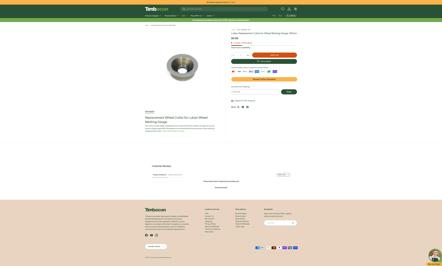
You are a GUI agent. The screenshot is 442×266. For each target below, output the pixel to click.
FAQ (206, 213)
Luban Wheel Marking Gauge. (173, 131)
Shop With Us (196, 16)
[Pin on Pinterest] (247, 107)
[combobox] (224, 9)
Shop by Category (152, 16)
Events (209, 16)
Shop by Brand (170, 16)
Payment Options (242, 221)
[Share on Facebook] (243, 107)
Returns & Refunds (212, 227)
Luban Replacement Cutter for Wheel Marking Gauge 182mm (164, 25)
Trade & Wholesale (242, 224)
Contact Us (209, 216)
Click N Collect (241, 213)
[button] (295, 9)
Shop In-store (240, 216)
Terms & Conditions (212, 229)
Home (147, 25)
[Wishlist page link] (282, 9)
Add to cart (274, 55)
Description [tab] (149, 111)
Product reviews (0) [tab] (160, 175)
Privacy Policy (210, 224)
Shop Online (240, 219)
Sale (183, 16)
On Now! (221, 2)
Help (274, 16)
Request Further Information (264, 79)
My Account (209, 219)
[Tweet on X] (238, 107)
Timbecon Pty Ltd (155, 257)
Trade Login (240, 227)
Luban (233, 30)
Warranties (209, 232)
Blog (280, 16)
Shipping (208, 221)
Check (288, 92)
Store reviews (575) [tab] (175, 175)
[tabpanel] (182, 124)
